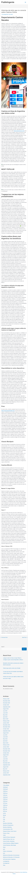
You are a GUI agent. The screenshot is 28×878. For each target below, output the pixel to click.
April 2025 (5, 716)
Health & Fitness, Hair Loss (8, 839)
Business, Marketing (7, 827)
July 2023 (5, 756)
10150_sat (5, 795)
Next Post (24, 637)
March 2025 (5, 718)
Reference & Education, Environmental (11, 855)
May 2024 (5, 738)
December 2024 (6, 724)
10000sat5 (5, 789)
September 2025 (6, 706)
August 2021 (5, 766)
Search (2, 646)
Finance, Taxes (6, 833)
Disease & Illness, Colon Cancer (9, 831)
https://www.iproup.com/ (19, 130)
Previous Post (4, 637)
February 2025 (6, 720)
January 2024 (6, 746)
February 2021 (6, 770)
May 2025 (5, 714)
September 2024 (6, 730)
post (4, 853)
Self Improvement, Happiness (9, 859)
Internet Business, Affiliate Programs (10, 843)
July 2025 (5, 710)
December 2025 (6, 700)
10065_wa (5, 793)
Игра (4, 865)
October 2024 (6, 728)
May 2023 (5, 760)
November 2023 (6, 750)
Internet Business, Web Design (9, 845)
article (4, 813)
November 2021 (6, 762)
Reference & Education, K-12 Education (11, 857)
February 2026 (6, 698)
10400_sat (5, 797)
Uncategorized (5, 14)
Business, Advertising (7, 823)
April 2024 (5, 740)
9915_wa (5, 811)
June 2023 (5, 758)
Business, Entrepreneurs (8, 825)
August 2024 (6, 732)
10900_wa (5, 805)
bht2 (4, 817)
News (4, 847)
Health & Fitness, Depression (9, 837)
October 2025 (6, 704)
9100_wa (5, 807)
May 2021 (5, 768)
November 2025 (6, 702)
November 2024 (6, 726)
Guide (4, 835)
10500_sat (5, 799)
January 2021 (6, 772)
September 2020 (6, 774)
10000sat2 (5, 787)
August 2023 (6, 754)
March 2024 (5, 742)
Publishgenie (7, 2)
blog (4, 819)
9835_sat (5, 809)
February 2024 (6, 744)
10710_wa (5, 803)
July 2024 (5, 734)
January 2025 (6, 722)
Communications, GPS (8, 829)
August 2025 (5, 708)
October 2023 (6, 752)
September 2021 (6, 764)
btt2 (4, 821)
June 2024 (5, 736)
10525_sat (5, 801)
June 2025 (5, 712)
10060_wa (5, 791)
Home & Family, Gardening (8, 841)
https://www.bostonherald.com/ (8, 410)
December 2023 (6, 748)
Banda (4, 815)
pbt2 (4, 849)
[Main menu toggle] (25, 2)
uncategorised (6, 861)
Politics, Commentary (7, 851)
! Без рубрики (6, 785)
